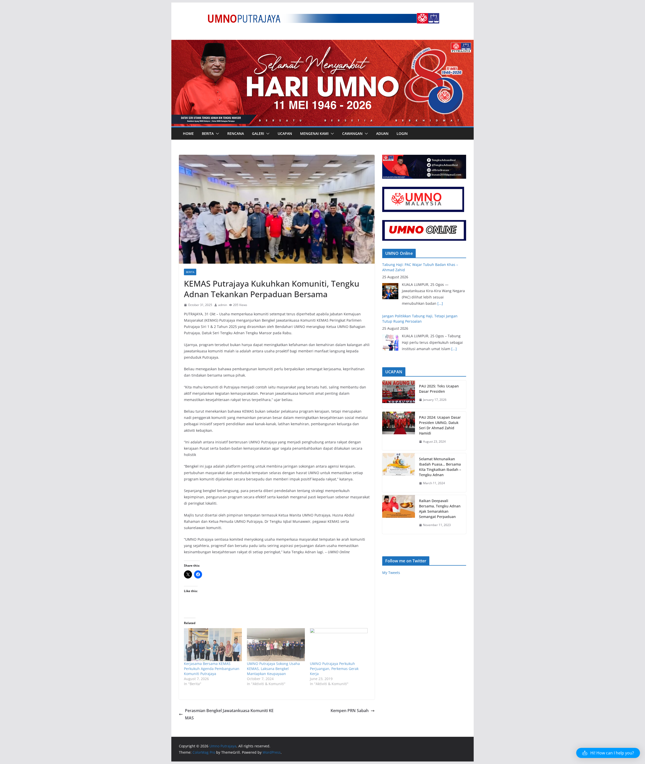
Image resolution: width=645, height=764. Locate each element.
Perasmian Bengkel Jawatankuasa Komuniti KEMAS (229, 714)
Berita (208, 133)
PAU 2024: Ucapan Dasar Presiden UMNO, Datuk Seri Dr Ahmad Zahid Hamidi (440, 425)
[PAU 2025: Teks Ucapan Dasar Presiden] (398, 394)
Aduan (382, 133)
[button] (216, 133)
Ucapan (285, 133)
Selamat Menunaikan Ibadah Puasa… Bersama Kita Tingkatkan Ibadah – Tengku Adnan (440, 466)
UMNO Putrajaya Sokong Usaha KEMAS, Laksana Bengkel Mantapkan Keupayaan (273, 668)
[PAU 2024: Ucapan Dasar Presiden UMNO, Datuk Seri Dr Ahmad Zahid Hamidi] (398, 431)
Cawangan (352, 133)
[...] (440, 303)
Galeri (258, 133)
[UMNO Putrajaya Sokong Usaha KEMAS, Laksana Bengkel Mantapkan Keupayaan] (276, 644)
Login (402, 133)
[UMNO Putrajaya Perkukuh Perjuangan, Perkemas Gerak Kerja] (339, 644)
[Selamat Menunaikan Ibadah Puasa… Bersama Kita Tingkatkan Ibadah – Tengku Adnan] (398, 472)
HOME (188, 133)
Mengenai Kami (314, 133)
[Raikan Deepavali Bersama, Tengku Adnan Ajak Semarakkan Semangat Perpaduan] (398, 514)
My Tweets (391, 572)
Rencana (235, 133)
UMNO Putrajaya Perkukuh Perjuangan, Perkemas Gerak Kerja (334, 668)
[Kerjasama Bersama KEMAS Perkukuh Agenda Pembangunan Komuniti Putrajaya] (213, 644)
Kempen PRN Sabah (350, 710)
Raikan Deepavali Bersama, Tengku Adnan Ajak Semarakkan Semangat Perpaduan (440, 508)
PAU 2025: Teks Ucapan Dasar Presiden (439, 389)
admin (222, 305)
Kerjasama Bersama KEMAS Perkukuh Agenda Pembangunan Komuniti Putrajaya (211, 668)
